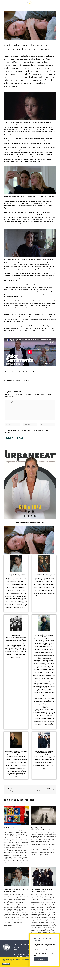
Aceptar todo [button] (6, 963)
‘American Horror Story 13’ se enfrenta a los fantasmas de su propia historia (44, 752)
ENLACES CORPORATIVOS (26, 945)
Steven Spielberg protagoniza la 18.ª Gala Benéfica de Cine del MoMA (16, 752)
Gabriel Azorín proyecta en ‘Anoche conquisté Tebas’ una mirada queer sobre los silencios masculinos (44, 635)
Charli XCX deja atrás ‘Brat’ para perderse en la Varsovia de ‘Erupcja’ (16, 575)
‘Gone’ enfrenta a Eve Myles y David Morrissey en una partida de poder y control (44, 575)
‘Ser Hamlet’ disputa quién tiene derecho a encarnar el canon (16, 634)
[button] (16, 380)
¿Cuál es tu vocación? (9, 828)
